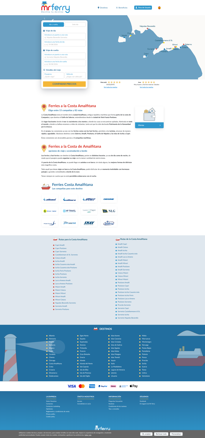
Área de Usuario (144, 7)
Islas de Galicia (116, 345)
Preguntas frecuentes (115, 401)
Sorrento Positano (62, 309)
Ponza (144, 357)
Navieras (111, 404)
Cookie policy (50, 416)
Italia (113, 363)
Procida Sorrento (124, 305)
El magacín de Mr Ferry (147, 404)
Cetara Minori (123, 276)
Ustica (144, 373)
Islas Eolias (115, 351)
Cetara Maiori (123, 273)
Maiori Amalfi (60, 287)
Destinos (104, 8)
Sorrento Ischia (123, 315)
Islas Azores (115, 336)
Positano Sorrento (124, 302)
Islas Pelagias (116, 354)
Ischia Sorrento (61, 277)
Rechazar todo (161, 434)
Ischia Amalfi (60, 261)
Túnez (144, 370)
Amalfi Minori (123, 263)
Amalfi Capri (122, 244)
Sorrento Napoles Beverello (128, 318)
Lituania (114, 376)
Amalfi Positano (124, 266)
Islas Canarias (116, 339)
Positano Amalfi (124, 282)
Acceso (79, 401)
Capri (51, 351)
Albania (52, 336)
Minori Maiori (123, 279)
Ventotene (146, 376)
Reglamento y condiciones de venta (57, 411)
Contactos (49, 404)
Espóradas (84, 342)
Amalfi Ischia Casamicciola (127, 254)
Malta (144, 336)
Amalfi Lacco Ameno (125, 257)
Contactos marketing (53, 406)
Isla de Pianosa (85, 373)
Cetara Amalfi (60, 258)
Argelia (51, 342)
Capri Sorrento (60, 251)
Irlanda (82, 360)
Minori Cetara (60, 300)
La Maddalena (116, 367)
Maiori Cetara (60, 290)
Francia (82, 351)
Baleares (52, 345)
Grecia (82, 357)
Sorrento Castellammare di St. (129, 311)
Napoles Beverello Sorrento (65, 303)
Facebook (143, 401)
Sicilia (144, 363)
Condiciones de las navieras (118, 406)
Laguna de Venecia (118, 370)
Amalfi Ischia (122, 250)
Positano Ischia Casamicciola (128, 292)
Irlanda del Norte (86, 363)
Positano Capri (123, 286)
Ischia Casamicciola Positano (66, 267)
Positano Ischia (123, 289)
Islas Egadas (115, 348)
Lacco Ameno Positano (63, 284)
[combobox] (64, 37)
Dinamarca (53, 373)
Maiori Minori (60, 293)
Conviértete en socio (84, 404)
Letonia (113, 373)
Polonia (145, 354)
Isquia (113, 360)
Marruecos (146, 339)
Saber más (88, 435)
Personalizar (176, 434)
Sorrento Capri (123, 308)
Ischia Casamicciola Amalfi (65, 264)
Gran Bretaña (85, 354)
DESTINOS (106, 329)
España (82, 339)
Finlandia (83, 348)
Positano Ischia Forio (125, 295)
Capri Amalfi (59, 245)
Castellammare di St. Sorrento (66, 255)
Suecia (144, 367)
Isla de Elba (84, 370)
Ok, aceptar (146, 434)
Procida (145, 360)
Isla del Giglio (85, 376)
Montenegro (146, 342)
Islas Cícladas (116, 342)
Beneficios (123, 8)
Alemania (52, 339)
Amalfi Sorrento (124, 270)
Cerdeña (52, 354)
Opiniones (49, 409)
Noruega (145, 345)
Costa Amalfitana (55, 363)
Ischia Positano (61, 274)
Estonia (83, 345)
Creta (51, 367)
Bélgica (51, 348)
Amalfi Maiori (123, 260)
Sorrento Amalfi (61, 306)
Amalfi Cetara (123, 247)
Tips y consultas (114, 409)
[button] (160, 8)
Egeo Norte (84, 336)
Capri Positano (60, 248)
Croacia (52, 370)
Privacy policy (50, 414)
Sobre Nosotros (51, 401)
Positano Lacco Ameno (126, 299)
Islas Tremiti (115, 357)
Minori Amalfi (60, 296)
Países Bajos (146, 348)
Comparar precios (64, 84)
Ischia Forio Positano (63, 271)
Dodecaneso (53, 376)
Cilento (51, 357)
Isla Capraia (84, 367)
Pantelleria (146, 351)
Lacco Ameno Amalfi (62, 280)
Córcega (52, 360)
